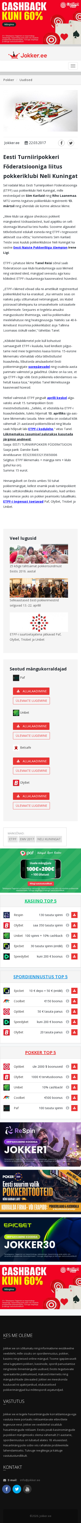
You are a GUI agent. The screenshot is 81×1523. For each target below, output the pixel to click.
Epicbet (18, 946)
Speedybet (21, 1022)
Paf (22, 677)
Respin (18, 915)
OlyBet (24, 782)
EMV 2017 (27, 839)
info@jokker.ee (30, 1480)
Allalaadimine (34, 691)
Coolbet (19, 1001)
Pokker (8, 80)
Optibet (18, 1011)
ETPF (12, 839)
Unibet (24, 712)
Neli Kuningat (49, 839)
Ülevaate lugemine (31, 701)
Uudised (26, 80)
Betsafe (25, 747)
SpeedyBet (21, 956)
